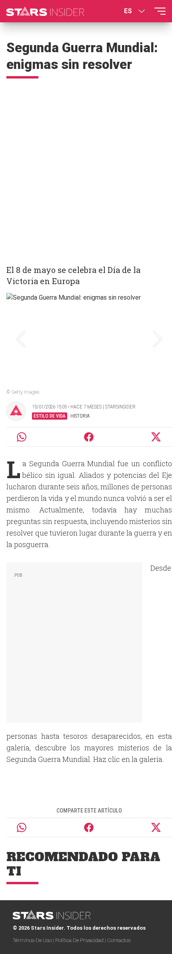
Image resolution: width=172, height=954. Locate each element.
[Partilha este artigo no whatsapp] (21, 437)
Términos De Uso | (34, 940)
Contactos (118, 940)
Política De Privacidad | (81, 940)
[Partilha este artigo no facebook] (88, 437)
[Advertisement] (86, 168)
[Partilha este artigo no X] (156, 437)
